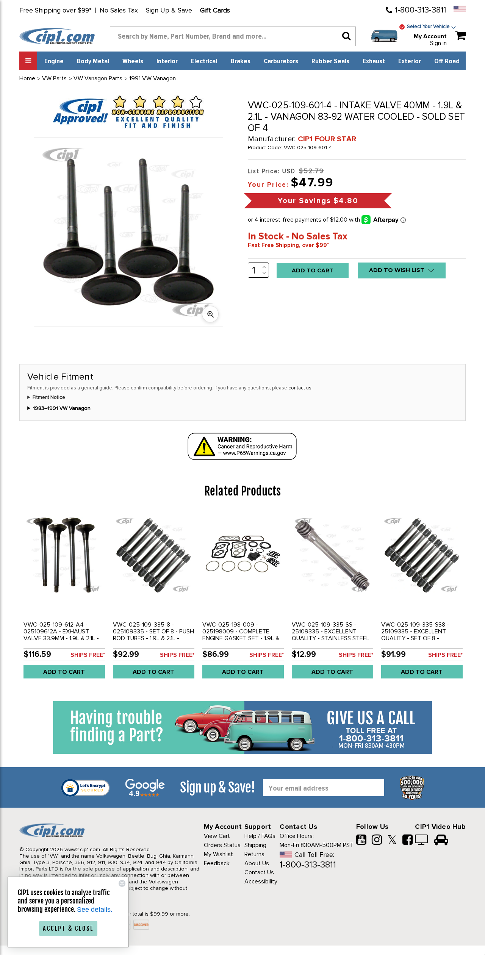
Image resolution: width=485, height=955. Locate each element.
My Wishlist (218, 854)
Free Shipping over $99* (55, 10)
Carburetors (281, 61)
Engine (54, 61)
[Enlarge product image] (210, 314)
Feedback (217, 863)
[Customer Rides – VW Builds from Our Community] (441, 841)
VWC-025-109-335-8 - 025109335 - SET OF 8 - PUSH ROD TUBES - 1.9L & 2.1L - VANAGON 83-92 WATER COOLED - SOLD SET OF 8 (153, 638)
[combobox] (233, 36)
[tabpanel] (64, 597)
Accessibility (260, 881)
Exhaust (374, 61)
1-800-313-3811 (420, 10)
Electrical (204, 61)
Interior (167, 61)
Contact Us (259, 872)
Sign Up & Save (169, 10)
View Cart (217, 836)
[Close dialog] (122, 883)
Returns (254, 854)
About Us (256, 863)
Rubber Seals (330, 61)
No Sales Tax (119, 10)
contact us (299, 388)
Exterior (409, 61)
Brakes (240, 61)
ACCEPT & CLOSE (68, 928)
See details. (95, 909)
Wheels (132, 61)
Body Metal (93, 61)
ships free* (87, 655)
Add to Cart (64, 672)
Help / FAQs (259, 836)
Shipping (255, 845)
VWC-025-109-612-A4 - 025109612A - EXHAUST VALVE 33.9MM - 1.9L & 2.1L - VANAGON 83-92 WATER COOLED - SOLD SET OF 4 (61, 638)
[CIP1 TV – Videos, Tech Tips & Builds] (422, 841)
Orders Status (222, 845)
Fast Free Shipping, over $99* (288, 245)
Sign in (438, 43)
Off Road (447, 61)
